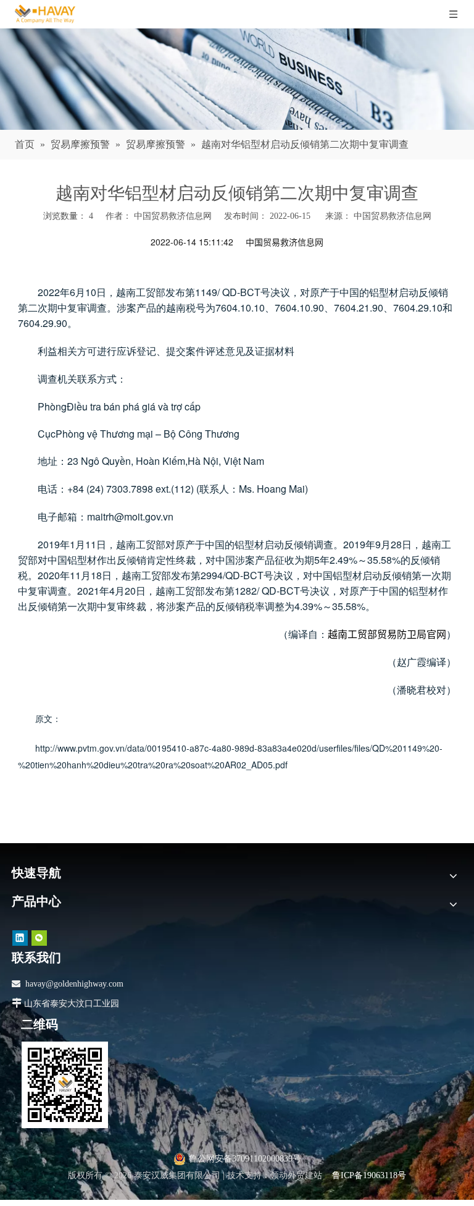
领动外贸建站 (296, 1175)
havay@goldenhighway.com (74, 983)
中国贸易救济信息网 (392, 216)
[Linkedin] (20, 938)
